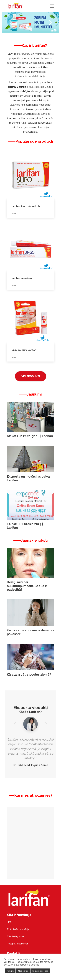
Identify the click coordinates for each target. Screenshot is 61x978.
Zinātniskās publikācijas (18, 929)
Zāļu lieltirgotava (15, 936)
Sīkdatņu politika (40, 971)
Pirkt (15, 213)
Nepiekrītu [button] (23, 971)
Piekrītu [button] (10, 971)
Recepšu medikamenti (18, 943)
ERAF (9, 922)
